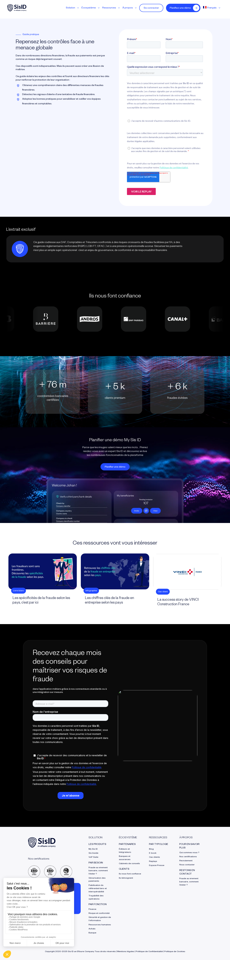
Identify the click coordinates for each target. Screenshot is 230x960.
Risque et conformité (99, 913)
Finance (92, 909)
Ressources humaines (100, 925)
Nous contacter (187, 865)
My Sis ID (93, 849)
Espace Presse (156, 865)
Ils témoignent (126, 878)
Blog (151, 849)
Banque (92, 933)
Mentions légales (125, 952)
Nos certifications (188, 857)
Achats (92, 929)
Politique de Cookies (174, 952)
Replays (153, 861)
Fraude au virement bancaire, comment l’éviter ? (98, 871)
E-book (152, 853)
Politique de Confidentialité (149, 952)
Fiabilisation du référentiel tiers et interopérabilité (98, 888)
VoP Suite (93, 857)
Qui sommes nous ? (189, 853)
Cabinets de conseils (129, 864)
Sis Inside (93, 853)
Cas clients (154, 857)
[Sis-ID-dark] (16, 5)
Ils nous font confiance (130, 874)
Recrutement (185, 861)
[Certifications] (50, 866)
